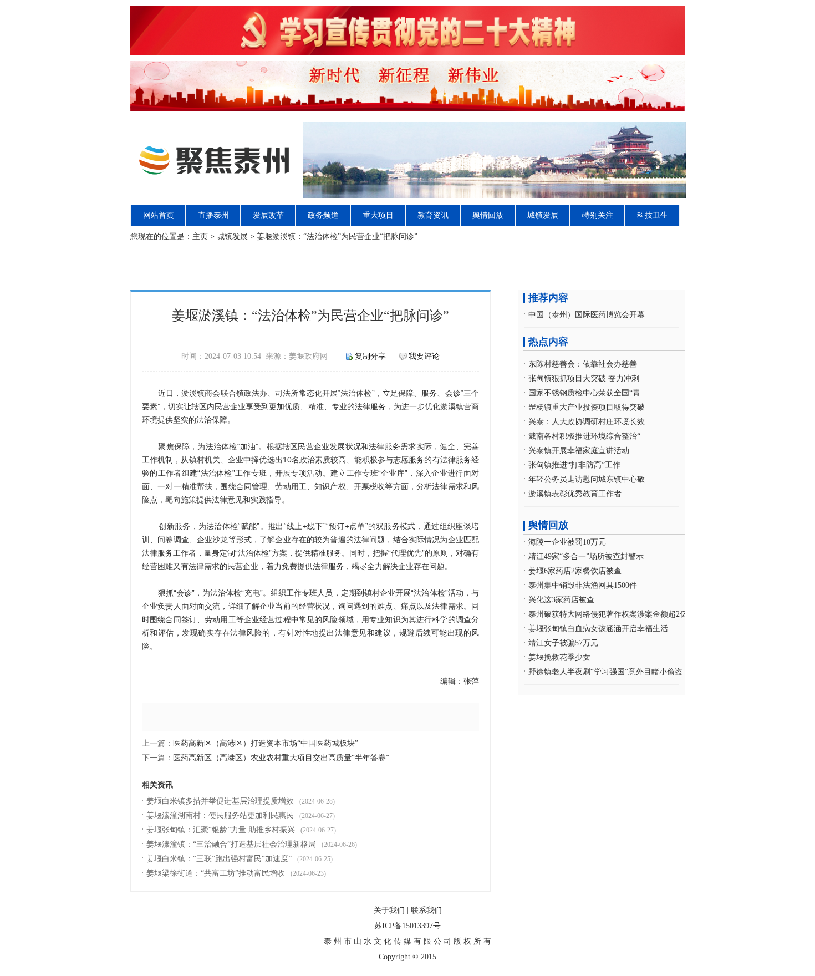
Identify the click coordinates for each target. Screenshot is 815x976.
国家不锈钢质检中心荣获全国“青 (584, 393)
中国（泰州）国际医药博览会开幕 (586, 315)
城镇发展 (542, 215)
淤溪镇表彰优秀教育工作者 (575, 494)
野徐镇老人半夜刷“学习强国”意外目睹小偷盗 (605, 672)
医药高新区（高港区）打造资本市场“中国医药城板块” (265, 743)
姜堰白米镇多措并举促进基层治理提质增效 (220, 801)
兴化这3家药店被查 (561, 600)
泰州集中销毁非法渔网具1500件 (582, 585)
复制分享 (370, 356)
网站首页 (158, 215)
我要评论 (424, 356)
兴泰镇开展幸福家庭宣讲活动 (578, 450)
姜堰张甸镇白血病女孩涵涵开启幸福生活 (598, 628)
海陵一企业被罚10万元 (567, 542)
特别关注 (597, 215)
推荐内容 (548, 297)
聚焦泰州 (408, 160)
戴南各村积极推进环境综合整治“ (584, 436)
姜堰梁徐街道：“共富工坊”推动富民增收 (215, 873)
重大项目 (378, 215)
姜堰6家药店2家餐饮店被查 (575, 571)
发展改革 (268, 215)
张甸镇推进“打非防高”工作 (574, 465)
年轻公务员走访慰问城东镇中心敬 (586, 479)
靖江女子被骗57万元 (563, 643)
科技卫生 (652, 215)
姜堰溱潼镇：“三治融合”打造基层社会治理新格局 (231, 844)
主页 (200, 236)
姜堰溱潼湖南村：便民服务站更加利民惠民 (220, 815)
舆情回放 (487, 215)
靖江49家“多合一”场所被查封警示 (586, 556)
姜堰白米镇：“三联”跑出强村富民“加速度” (219, 859)
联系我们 (426, 910)
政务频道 (323, 215)
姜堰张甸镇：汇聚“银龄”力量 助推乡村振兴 (220, 830)
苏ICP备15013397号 (407, 926)
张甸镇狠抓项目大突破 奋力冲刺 (583, 378)
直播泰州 (213, 215)
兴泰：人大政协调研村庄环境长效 (586, 422)
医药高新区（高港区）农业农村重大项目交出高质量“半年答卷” (281, 758)
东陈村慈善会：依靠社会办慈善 (582, 364)
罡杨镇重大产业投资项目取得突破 (586, 407)
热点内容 (548, 341)
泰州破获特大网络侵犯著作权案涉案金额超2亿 (607, 614)
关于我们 (389, 910)
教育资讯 (433, 215)
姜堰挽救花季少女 (559, 657)
